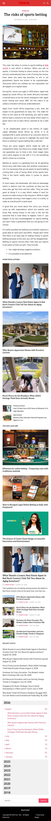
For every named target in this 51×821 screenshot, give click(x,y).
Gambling (25, 11)
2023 (7, 770)
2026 (7, 702)
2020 (7, 784)
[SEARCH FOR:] (20, 801)
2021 (7, 779)
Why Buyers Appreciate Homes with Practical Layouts (25, 659)
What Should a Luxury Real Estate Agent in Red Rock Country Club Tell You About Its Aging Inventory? (24, 304)
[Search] (47, 3)
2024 (7, 766)
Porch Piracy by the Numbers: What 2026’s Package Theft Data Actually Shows (30, 609)
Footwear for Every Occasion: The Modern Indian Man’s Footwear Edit (30, 621)
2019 (7, 788)
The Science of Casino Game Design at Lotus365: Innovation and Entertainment (24, 540)
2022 (7, 775)
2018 (7, 792)
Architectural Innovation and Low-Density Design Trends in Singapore (30, 632)
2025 (7, 761)
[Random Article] (44, 3)
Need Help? (25, 810)
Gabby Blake (9, 584)
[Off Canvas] (4, 3)
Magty (37, 817)
